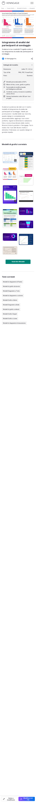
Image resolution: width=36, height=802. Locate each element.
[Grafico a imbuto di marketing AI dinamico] (26, 224)
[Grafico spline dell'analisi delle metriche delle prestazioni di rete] (10, 157)
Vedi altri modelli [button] (18, 262)
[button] (9, 799)
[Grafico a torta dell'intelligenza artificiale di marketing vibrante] (10, 237)
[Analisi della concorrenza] (26, 196)
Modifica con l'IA (28, 799)
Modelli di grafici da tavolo (11, 286)
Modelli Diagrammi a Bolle (11, 305)
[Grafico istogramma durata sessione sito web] (10, 194)
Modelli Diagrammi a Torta (11, 291)
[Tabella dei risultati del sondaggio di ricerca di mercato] (10, 218)
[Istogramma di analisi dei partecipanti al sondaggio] (10, 174)
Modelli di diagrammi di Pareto (12, 282)
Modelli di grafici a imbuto (11, 309)
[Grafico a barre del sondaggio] (26, 180)
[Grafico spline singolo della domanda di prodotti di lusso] (10, 250)
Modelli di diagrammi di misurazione (14, 323)
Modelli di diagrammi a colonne (13, 295)
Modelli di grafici (22, 8)
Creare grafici (10, 8)
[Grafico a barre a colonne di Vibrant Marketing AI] (26, 211)
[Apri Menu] (32, 3)
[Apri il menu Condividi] (32, 59)
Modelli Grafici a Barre (10, 300)
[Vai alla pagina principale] (10, 3)
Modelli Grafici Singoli (10, 314)
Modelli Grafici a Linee (10, 318)
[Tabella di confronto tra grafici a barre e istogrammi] (26, 161)
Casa (2, 8)
